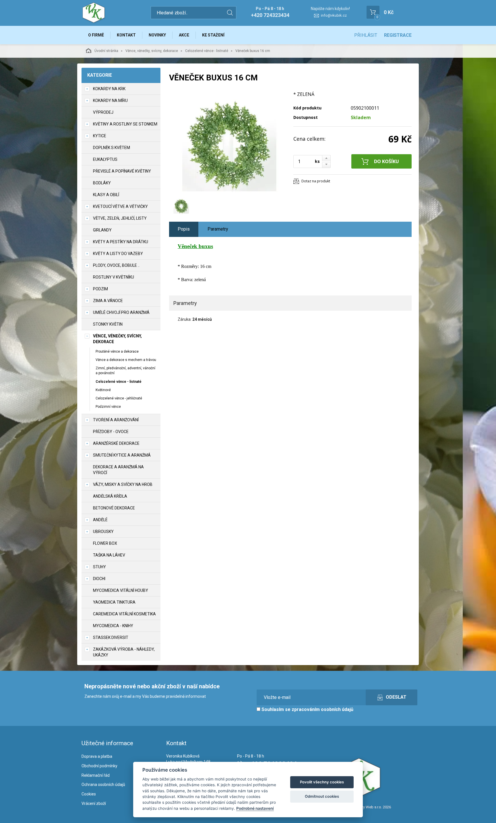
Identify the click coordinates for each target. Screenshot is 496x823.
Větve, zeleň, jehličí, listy (120, 218)
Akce (184, 35)
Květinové (103, 390)
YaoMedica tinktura (114, 602)
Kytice (99, 136)
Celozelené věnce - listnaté (206, 51)
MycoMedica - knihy (113, 625)
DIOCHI (99, 578)
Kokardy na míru (110, 100)
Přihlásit (365, 35)
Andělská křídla (110, 496)
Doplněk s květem (111, 147)
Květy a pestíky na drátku (120, 241)
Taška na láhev (109, 555)
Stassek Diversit (110, 637)
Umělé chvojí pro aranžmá (121, 312)
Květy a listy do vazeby (118, 253)
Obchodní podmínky (99, 766)
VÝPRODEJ (103, 112)
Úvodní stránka (106, 51)
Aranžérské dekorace (116, 443)
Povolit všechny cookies (322, 782)
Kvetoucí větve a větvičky (120, 206)
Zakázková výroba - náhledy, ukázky (124, 652)
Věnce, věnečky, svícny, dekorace (151, 51)
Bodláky (102, 183)
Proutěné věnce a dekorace (117, 351)
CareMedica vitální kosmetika (124, 614)
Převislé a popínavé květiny (122, 171)
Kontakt (126, 35)
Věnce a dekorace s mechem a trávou (126, 360)
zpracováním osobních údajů (322, 709)
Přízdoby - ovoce (111, 431)
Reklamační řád (96, 775)
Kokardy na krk (109, 88)
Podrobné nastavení (255, 808)
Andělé (100, 519)
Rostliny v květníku (113, 277)
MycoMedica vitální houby (120, 590)
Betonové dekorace (114, 508)
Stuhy (99, 567)
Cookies (89, 794)
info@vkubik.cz (334, 15)
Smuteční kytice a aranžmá (122, 455)
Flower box (105, 543)
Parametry (218, 229)
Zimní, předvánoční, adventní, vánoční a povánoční (125, 370)
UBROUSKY (103, 531)
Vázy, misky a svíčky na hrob (122, 484)
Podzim (100, 289)
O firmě (96, 35)
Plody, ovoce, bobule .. (116, 265)
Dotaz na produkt (315, 181)
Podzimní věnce (108, 407)
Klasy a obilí (106, 194)
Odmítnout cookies (322, 796)
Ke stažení (213, 35)
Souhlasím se (306, 709)
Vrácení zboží (94, 803)
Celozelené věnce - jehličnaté (119, 398)
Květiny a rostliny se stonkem (125, 124)
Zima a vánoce (108, 300)
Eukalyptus (105, 159)
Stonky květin (108, 324)
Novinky (157, 35)
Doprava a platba (97, 756)
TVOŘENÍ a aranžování (116, 420)
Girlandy (102, 230)
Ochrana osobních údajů (103, 784)
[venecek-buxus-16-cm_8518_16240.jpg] (229, 142)
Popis (184, 229)
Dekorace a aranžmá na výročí (118, 470)
